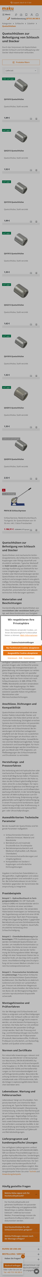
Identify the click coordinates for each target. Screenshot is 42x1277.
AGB (21, 658)
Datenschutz (29, 658)
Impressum (13, 658)
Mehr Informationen (28, 635)
